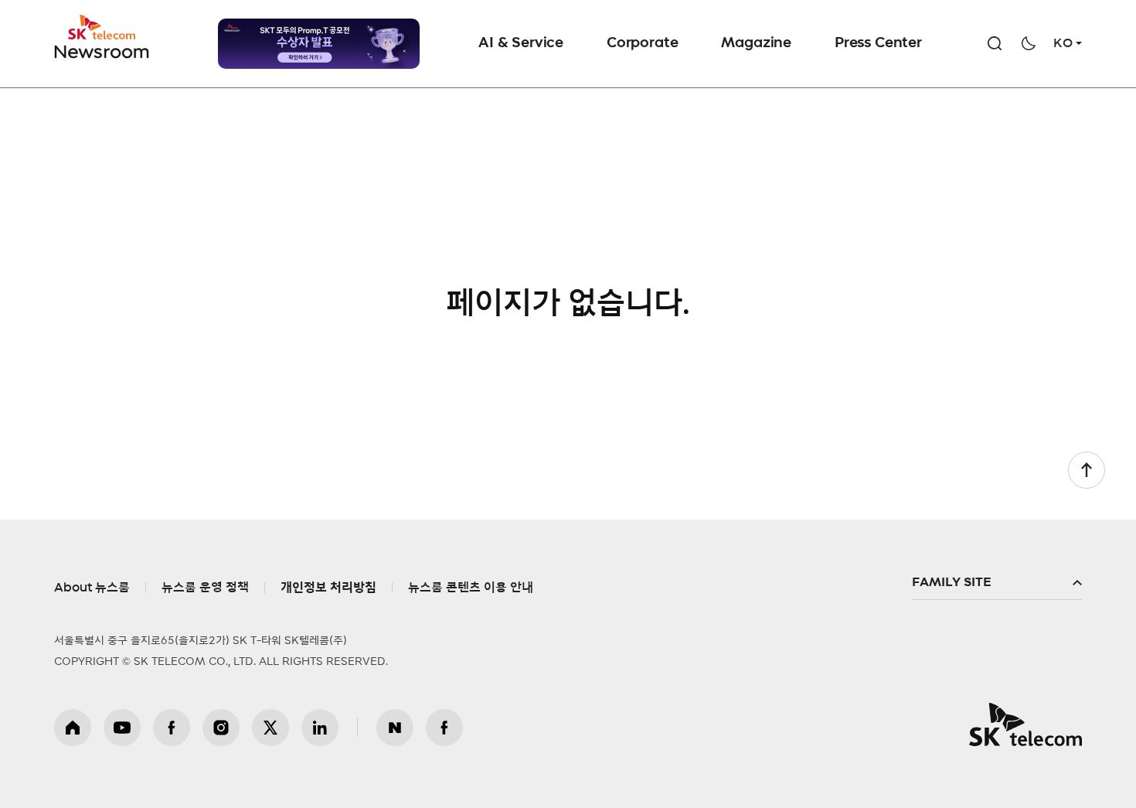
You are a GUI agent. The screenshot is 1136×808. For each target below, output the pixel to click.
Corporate (642, 43)
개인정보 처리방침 (328, 587)
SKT (102, 37)
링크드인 (319, 727)
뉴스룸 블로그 (394, 727)
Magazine (756, 43)
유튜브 (122, 727)
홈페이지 (72, 727)
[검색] (994, 43)
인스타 (221, 727)
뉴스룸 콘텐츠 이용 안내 (470, 587)
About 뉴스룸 (92, 587)
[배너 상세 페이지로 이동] (319, 44)
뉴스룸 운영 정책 (205, 587)
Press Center (878, 43)
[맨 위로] (1086, 470)
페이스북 (171, 727)
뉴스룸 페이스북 (444, 727)
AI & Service (520, 43)
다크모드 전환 (1028, 43)
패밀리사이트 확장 (997, 583)
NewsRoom (102, 51)
